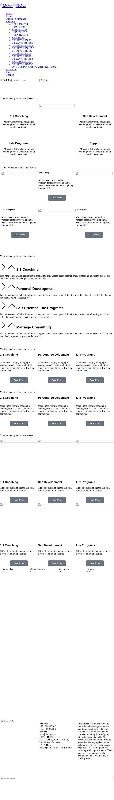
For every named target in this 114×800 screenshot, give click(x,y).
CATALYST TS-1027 (23, 48)
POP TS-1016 (19, 29)
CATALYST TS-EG (22, 51)
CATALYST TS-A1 (21, 40)
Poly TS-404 (18, 27)
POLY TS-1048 (20, 35)
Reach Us (11, 69)
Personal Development (35, 289)
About (9, 16)
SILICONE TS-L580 (22, 59)
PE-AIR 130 (18, 37)
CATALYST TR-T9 (21, 56)
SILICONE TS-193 (21, 61)
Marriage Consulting (33, 327)
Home (9, 13)
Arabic (9, 72)
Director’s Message (16, 19)
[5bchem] (13, 6)
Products (10, 21)
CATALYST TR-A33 (22, 64)
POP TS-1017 (19, 32)
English (10, 75)
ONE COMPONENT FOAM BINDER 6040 (34, 67)
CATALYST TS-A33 (22, 45)
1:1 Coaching (27, 269)
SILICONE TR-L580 (22, 43)
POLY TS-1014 (20, 24)
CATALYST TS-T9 (21, 53)
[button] (57, 268)
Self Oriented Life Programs (40, 308)
